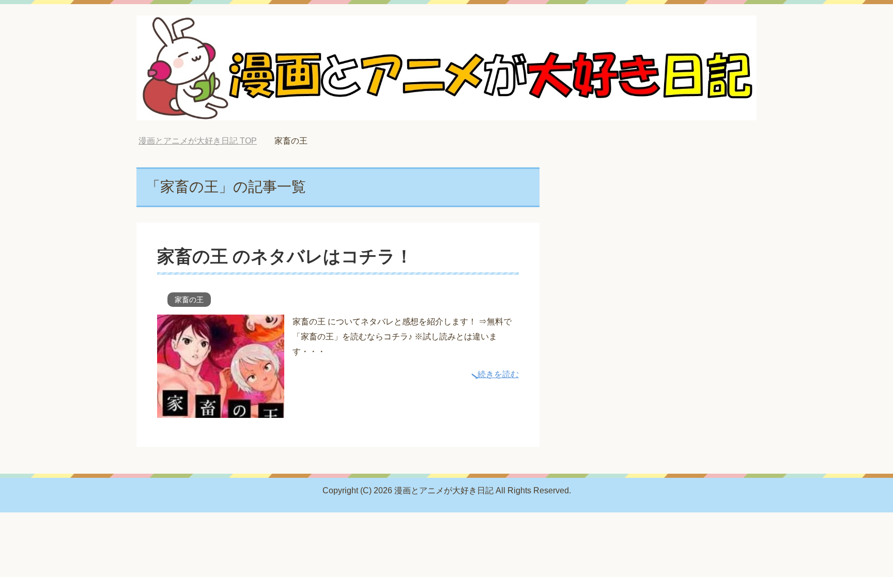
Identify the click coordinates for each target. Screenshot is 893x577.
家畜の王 (189, 299)
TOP (197, 140)
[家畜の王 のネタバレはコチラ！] (220, 410)
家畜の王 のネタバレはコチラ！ (285, 256)
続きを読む (498, 374)
